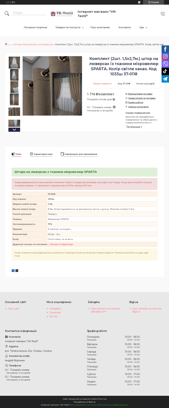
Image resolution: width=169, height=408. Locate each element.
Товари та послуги (67, 27)
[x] (17, 271)
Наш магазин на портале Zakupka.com (105, 310)
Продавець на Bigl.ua (84, 402)
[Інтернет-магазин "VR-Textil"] (62, 13)
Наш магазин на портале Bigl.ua (147, 310)
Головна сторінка (35, 27)
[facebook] (13, 271)
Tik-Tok (53, 316)
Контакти (124, 27)
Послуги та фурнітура (61, 244)
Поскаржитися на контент (84, 405)
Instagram (55, 308)
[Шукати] (7, 14)
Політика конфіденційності (114, 405)
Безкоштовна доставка (140, 94)
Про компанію (100, 27)
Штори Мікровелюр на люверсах (33, 44)
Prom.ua (102, 399)
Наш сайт (13, 308)
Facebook (55, 312)
